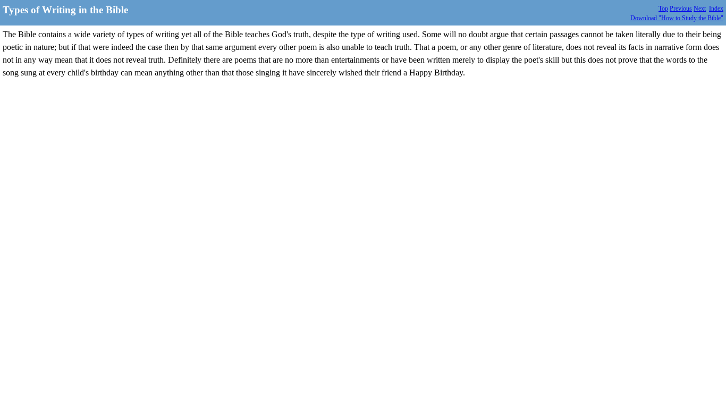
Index (716, 8)
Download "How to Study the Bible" (676, 18)
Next (700, 8)
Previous (681, 8)
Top (663, 8)
